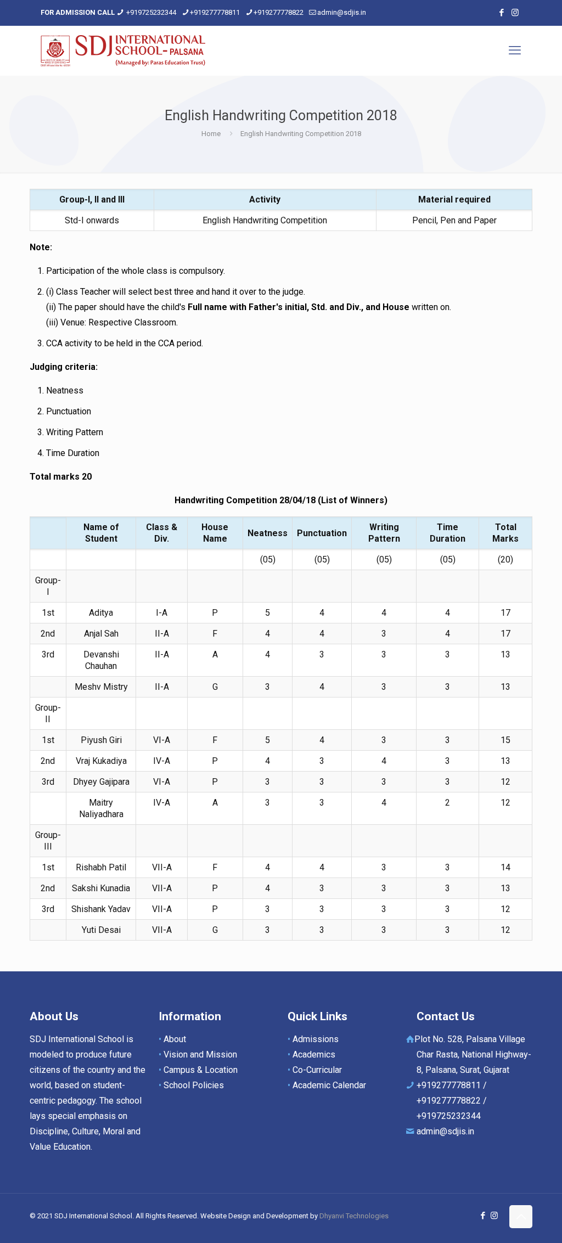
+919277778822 (279, 12)
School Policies (194, 1085)
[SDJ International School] (123, 50)
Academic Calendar (329, 1085)
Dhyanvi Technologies (354, 1216)
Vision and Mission (200, 1054)
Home (211, 134)
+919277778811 (215, 12)
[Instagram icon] (515, 13)
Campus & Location (201, 1070)
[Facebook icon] (501, 13)
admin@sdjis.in (341, 12)
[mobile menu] (514, 50)
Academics (314, 1054)
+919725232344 (151, 12)
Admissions (316, 1039)
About (175, 1039)
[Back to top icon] (520, 1216)
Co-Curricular (317, 1070)
